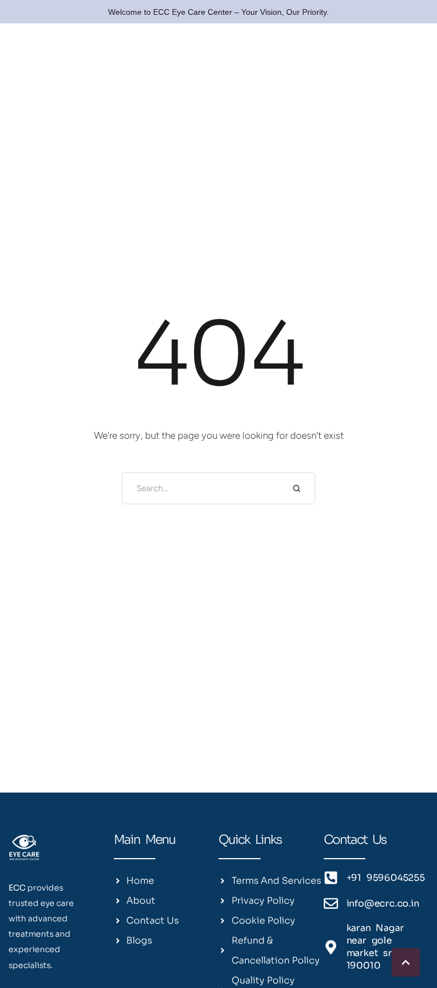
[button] (405, 962)
